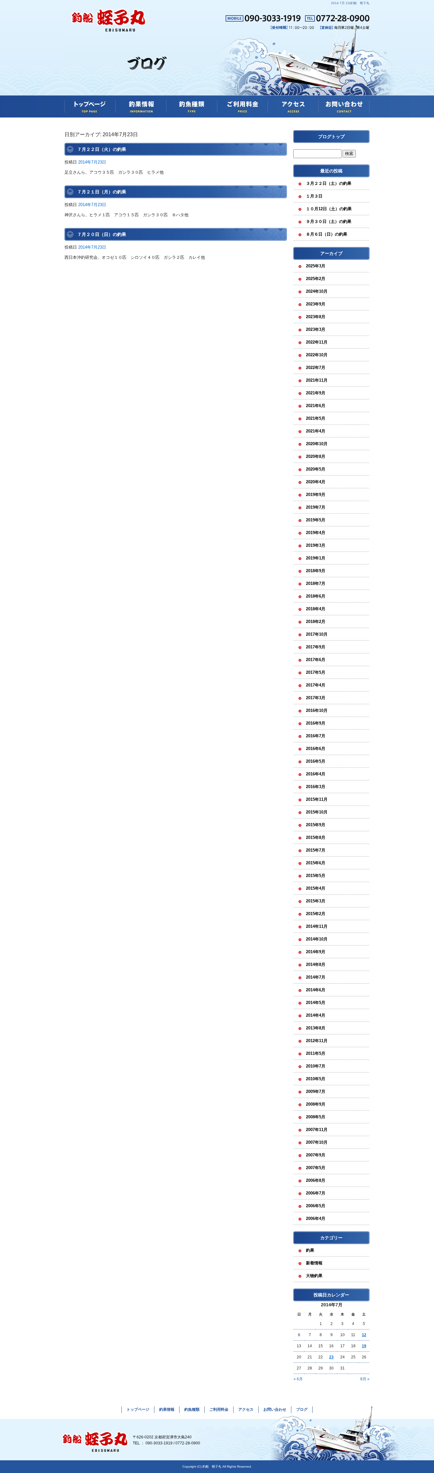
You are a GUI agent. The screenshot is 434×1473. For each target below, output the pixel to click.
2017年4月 (315, 685)
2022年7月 (315, 367)
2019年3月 (315, 545)
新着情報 (314, 1263)
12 (364, 1335)
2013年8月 (315, 1028)
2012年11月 (317, 1040)
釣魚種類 (191, 106)
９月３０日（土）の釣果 (328, 221)
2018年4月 (315, 608)
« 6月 (298, 1379)
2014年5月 (315, 1002)
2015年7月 (315, 850)
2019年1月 (315, 558)
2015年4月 (315, 888)
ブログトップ (331, 136)
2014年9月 (315, 951)
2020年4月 (315, 481)
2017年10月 (317, 634)
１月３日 (314, 196)
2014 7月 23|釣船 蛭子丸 (350, 3)
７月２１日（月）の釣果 (101, 191)
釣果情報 (140, 106)
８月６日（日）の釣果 (326, 234)
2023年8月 (315, 316)
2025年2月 (315, 278)
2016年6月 (315, 748)
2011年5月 (315, 1053)
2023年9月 (315, 304)
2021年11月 (317, 380)
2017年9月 (315, 647)
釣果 (310, 1250)
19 (364, 1346)
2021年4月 (315, 431)
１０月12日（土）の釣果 (329, 208)
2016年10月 (317, 710)
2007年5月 (315, 1167)
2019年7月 (315, 507)
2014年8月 (315, 964)
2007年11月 (317, 1129)
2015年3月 (315, 901)
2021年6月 (315, 405)
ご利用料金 (242, 106)
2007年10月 (317, 1142)
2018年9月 (315, 570)
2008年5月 (315, 1117)
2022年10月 (317, 354)
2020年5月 (315, 469)
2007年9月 (315, 1155)
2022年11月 (317, 342)
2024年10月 (317, 291)
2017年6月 (315, 659)
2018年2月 (315, 621)
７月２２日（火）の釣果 (101, 149)
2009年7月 (315, 1091)
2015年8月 (315, 837)
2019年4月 (315, 532)
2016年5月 (315, 761)
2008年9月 (315, 1104)
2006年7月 (315, 1193)
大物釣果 (314, 1275)
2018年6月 (315, 596)
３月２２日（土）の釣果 (328, 183)
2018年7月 (315, 583)
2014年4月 (315, 1015)
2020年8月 (315, 456)
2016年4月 (315, 774)
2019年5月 (315, 520)
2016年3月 (315, 786)
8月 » (365, 1379)
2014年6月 (315, 990)
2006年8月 (315, 1180)
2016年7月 (315, 735)
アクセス (293, 106)
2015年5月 (315, 875)
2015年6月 (315, 862)
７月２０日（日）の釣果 (101, 234)
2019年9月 (315, 494)
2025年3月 (315, 266)
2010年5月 (315, 1078)
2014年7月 (315, 977)
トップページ (89, 106)
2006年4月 (315, 1218)
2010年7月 (315, 1066)
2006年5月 (315, 1205)
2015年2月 (315, 913)
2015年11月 (317, 799)
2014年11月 (317, 926)
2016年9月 (315, 723)
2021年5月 (315, 418)
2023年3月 (315, 329)
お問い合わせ (344, 106)
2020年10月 (317, 443)
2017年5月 (315, 672)
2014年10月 (317, 939)
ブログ (302, 1409)
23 (331, 1357)
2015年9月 (315, 824)
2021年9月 (315, 393)
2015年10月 (317, 812)
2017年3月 (315, 697)
